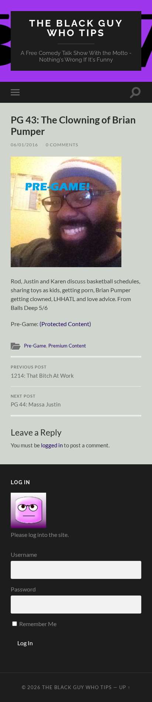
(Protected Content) (65, 323)
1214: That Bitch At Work (42, 372)
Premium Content (67, 346)
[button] (66, 212)
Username (24, 554)
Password (23, 589)
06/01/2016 (24, 144)
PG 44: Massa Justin (36, 401)
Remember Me (37, 623)
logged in (52, 445)
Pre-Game (35, 346)
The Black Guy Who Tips (76, 27)
